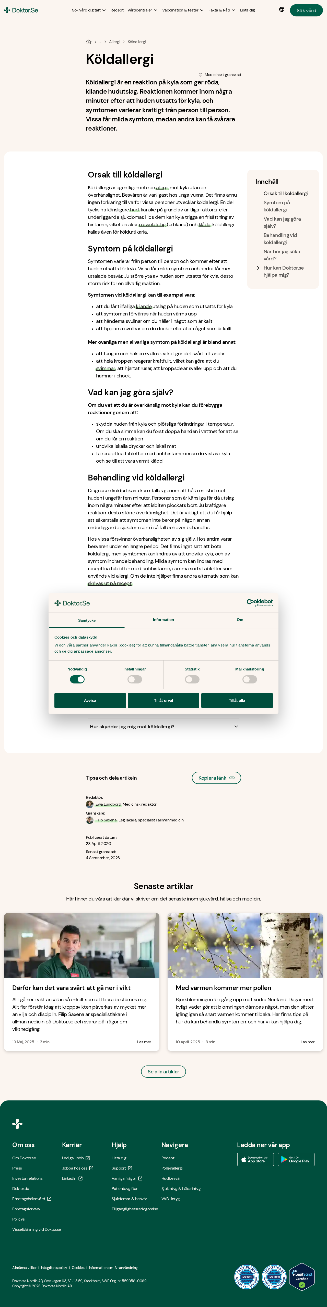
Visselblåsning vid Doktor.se (36, 1229)
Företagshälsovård (28, 1198)
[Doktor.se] (21, 10)
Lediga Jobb (73, 1158)
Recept (167, 1158)
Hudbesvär (171, 1178)
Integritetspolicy (54, 1267)
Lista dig (119, 1158)
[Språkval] (283, 9)
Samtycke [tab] (87, 620)
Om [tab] (240, 619)
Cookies (78, 1267)
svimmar (105, 368)
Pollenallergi (172, 1168)
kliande (143, 306)
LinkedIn (69, 1178)
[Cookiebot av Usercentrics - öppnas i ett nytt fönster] (250, 603)
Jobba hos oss (74, 1168)
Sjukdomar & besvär (129, 1198)
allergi (162, 187)
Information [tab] (163, 619)
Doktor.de (20, 1188)
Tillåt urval (163, 700)
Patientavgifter (124, 1188)
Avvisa (90, 700)
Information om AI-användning (113, 1267)
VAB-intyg (170, 1198)
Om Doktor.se (24, 1158)
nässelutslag (152, 224)
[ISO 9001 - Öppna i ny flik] (247, 1277)
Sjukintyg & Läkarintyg (181, 1188)
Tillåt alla (237, 700)
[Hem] (89, 42)
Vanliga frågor (124, 1178)
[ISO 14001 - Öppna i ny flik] (274, 1277)
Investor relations (27, 1178)
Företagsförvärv (26, 1209)
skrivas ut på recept (110, 583)
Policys (18, 1219)
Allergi (114, 41)
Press (17, 1168)
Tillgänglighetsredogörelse (135, 1209)
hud (134, 209)
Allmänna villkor (24, 1267)
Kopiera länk (212, 776)
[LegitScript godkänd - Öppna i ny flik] (302, 1277)
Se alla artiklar (163, 1071)
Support (119, 1168)
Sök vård (306, 10)
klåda (205, 224)
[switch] (134, 679)
